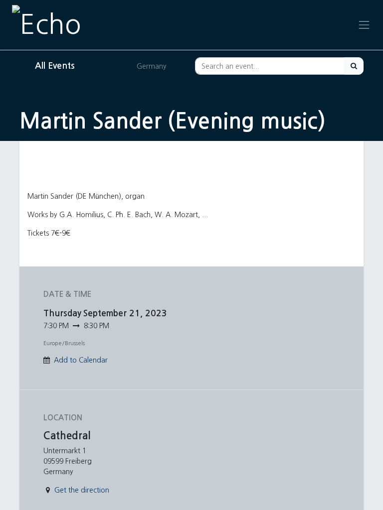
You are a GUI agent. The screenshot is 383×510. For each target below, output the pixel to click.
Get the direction (81, 490)
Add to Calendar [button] (81, 360)
